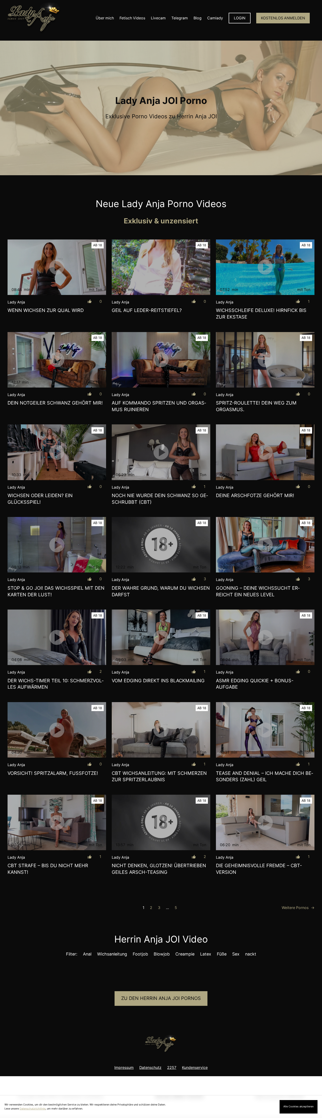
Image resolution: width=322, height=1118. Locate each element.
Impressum (124, 1067)
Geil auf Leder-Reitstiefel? (147, 310)
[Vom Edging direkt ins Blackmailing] (161, 637)
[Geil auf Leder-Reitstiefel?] (161, 267)
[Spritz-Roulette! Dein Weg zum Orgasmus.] (265, 360)
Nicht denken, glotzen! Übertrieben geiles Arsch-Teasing (159, 869)
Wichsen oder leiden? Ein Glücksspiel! (40, 499)
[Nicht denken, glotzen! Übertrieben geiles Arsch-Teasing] (161, 822)
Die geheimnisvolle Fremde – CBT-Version (259, 869)
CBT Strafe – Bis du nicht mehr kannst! (48, 869)
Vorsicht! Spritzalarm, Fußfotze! (53, 773)
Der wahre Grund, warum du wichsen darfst (161, 591)
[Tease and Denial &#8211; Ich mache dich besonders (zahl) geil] (265, 730)
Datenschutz (150, 1067)
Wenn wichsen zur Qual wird (46, 310)
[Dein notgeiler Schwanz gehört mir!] (57, 360)
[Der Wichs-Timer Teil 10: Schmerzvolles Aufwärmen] (57, 637)
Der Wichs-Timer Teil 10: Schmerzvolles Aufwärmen (55, 684)
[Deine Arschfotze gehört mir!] (265, 452)
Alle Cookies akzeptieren (298, 1106)
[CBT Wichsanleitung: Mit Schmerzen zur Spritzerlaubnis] (161, 730)
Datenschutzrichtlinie (32, 1108)
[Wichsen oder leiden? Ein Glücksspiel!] (57, 452)
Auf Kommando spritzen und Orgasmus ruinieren (159, 406)
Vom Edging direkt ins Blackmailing (158, 680)
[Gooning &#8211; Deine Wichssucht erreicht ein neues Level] (265, 544)
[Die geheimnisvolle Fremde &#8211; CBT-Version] (265, 822)
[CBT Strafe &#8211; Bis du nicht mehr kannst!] (57, 822)
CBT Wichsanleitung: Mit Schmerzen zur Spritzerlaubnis (159, 776)
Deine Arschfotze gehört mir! (255, 495)
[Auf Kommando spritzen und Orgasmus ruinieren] (161, 360)
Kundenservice (195, 1067)
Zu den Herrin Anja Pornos (161, 998)
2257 (171, 1067)
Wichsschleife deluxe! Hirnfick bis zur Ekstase (261, 313)
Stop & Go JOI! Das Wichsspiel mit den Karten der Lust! (56, 591)
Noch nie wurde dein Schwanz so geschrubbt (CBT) (160, 499)
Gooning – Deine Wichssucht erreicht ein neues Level (258, 591)
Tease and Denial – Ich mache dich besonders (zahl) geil (264, 776)
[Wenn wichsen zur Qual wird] (57, 267)
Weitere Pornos (298, 907)
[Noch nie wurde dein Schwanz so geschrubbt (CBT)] (161, 452)
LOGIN (239, 18)
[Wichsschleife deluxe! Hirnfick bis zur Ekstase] (265, 267)
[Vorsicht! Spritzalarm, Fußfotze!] (57, 730)
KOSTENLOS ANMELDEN (283, 18)
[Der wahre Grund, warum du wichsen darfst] (161, 544)
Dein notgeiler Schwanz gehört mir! (55, 403)
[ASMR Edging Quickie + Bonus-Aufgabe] (265, 637)
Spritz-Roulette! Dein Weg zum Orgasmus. (256, 406)
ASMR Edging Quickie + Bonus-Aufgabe (254, 684)
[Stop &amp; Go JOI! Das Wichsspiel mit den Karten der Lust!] (57, 544)
